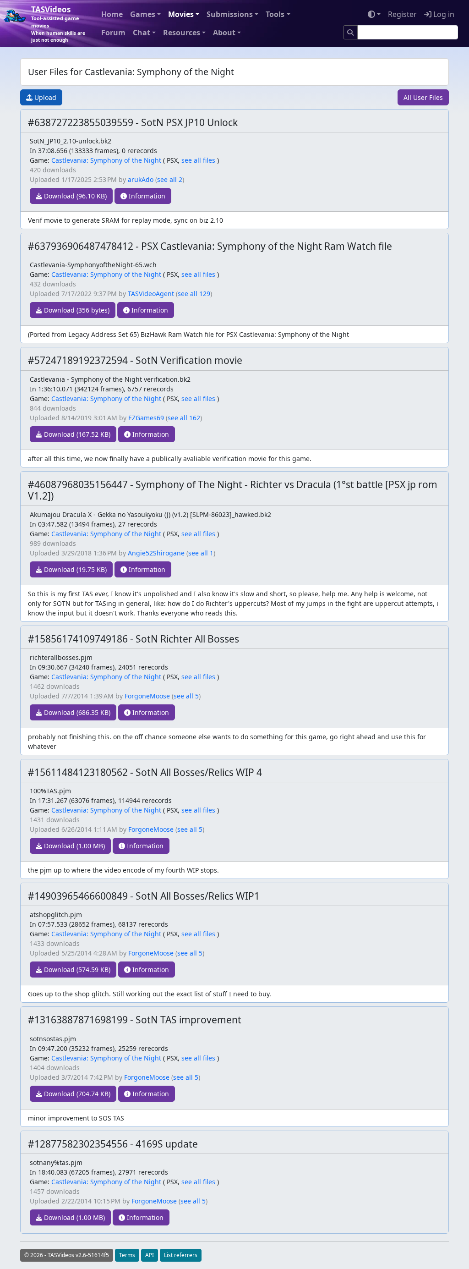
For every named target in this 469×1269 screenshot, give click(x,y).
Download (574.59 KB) (76, 969)
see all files (198, 160)
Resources (181, 32)
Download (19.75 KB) (74, 569)
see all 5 (186, 696)
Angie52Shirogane (156, 553)
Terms (127, 1255)
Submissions (230, 14)
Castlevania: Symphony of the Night (106, 160)
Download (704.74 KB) (76, 1093)
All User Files (423, 97)
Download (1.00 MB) (73, 845)
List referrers (180, 1255)
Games (142, 14)
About (224, 32)
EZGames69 (146, 417)
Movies (181, 14)
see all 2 (169, 179)
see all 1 (200, 553)
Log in (442, 14)
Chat (141, 32)
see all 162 (184, 417)
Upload (44, 97)
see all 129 (194, 293)
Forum (113, 32)
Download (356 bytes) (75, 310)
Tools (275, 14)
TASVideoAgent (151, 293)
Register (402, 14)
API (149, 1255)
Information (146, 196)
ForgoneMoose (147, 696)
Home (112, 14)
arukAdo (140, 179)
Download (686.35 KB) (76, 712)
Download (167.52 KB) (76, 434)
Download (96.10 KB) (74, 196)
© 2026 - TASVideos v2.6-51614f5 (66, 1255)
